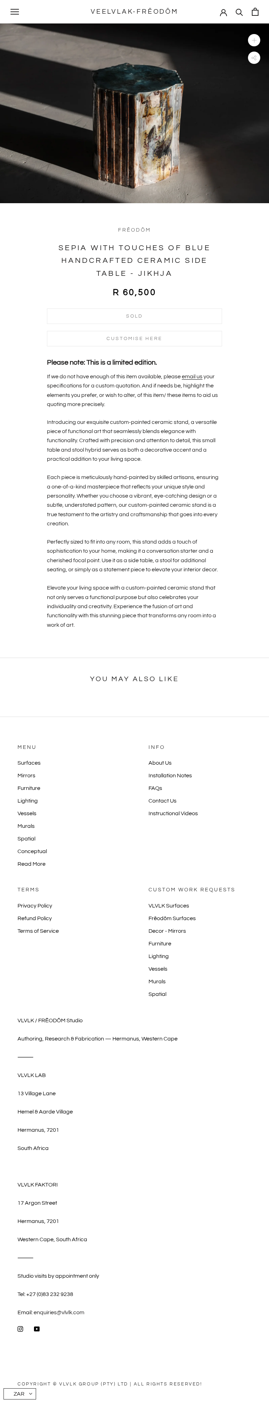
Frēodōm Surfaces (172, 918)
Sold (134, 316)
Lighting (28, 801)
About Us (160, 763)
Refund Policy (35, 918)
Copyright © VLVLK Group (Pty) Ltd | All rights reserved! (110, 1384)
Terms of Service (38, 931)
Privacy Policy (35, 906)
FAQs (155, 788)
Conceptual (32, 851)
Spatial (26, 839)
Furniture (29, 788)
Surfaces (29, 763)
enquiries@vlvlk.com (59, 1312)
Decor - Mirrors (167, 931)
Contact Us (163, 801)
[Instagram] (20, 1328)
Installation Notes (170, 775)
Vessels (27, 813)
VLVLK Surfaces (169, 906)
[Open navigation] (15, 12)
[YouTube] (37, 1328)
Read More (32, 864)
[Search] (239, 11)
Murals (26, 826)
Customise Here (134, 338)
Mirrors (26, 775)
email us (192, 376)
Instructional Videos (173, 813)
